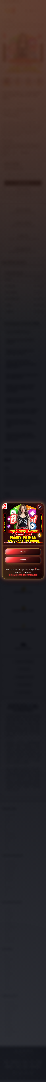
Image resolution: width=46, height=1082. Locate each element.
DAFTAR (23, 560)
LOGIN (23, 552)
